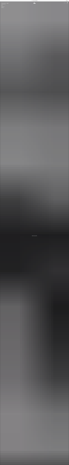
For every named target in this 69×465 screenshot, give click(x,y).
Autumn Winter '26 (3, 3)
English (67, 0)
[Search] (65, 3)
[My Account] (64, 3)
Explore (2, 7)
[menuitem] (5, 3)
